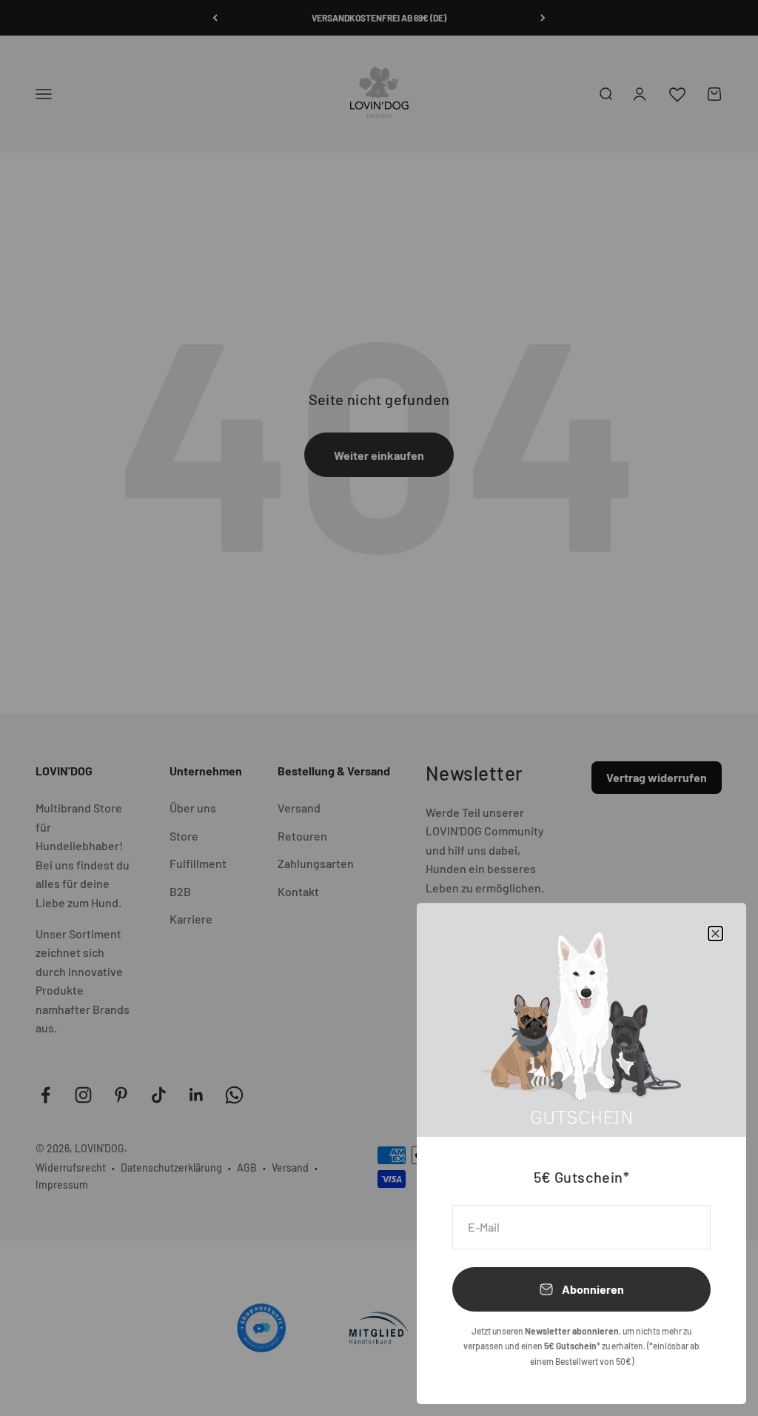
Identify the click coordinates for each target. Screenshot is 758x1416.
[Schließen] (715, 933)
